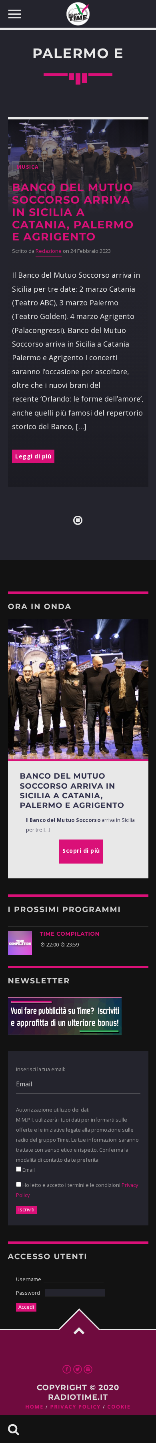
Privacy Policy (75, 1406)
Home (34, 1406)
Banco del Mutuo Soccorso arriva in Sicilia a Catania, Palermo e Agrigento (73, 212)
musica (27, 166)
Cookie (118, 1406)
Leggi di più (33, 456)
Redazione (49, 251)
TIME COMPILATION (70, 934)
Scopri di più (81, 850)
